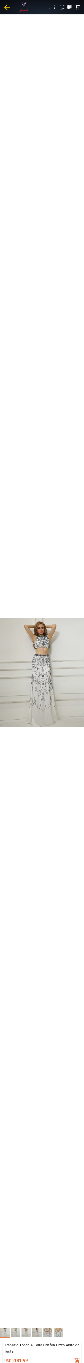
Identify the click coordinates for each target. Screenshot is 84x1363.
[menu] (54, 7)
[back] (7, 7)
